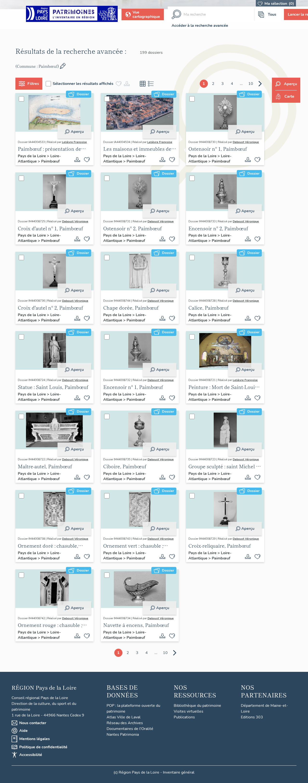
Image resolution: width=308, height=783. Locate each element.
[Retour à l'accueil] (72, 14)
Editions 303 (252, 717)
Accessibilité (30, 754)
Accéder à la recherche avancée (200, 25)
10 (250, 83)
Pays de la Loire (32, 156)
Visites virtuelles (188, 711)
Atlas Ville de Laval (124, 717)
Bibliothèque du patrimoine (197, 705)
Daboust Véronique (246, 142)
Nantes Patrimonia (123, 734)
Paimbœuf (50, 161)
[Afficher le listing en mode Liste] (151, 84)
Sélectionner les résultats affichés (83, 83)
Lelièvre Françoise (74, 142)
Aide (23, 730)
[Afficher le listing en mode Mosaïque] (143, 84)
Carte (289, 96)
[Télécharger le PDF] (77, 160)
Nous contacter (32, 723)
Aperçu (77, 131)
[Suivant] (260, 84)
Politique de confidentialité (43, 747)
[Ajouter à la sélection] (87, 160)
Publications (184, 717)
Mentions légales (34, 739)
